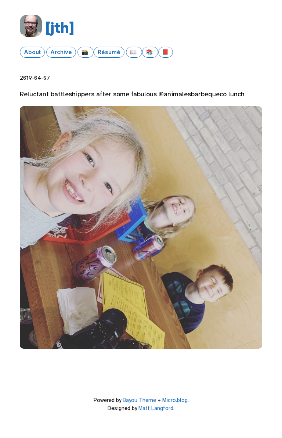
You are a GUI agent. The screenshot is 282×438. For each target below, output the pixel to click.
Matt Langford (155, 408)
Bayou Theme (139, 400)
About (32, 52)
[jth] (60, 27)
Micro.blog (175, 400)
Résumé (109, 52)
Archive (61, 52)
